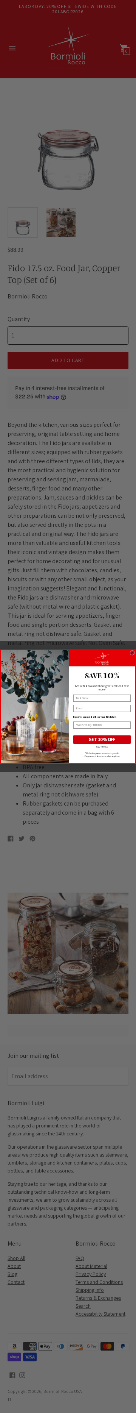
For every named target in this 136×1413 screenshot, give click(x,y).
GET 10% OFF (102, 740)
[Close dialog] (132, 653)
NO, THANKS (101, 747)
